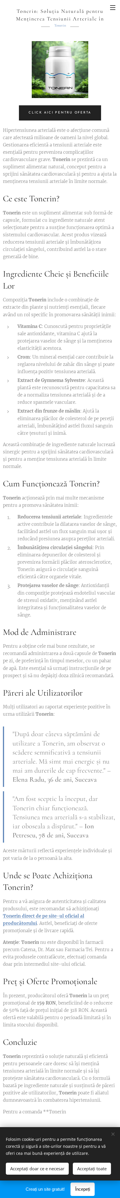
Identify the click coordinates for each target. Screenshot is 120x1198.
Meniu (113, 7)
